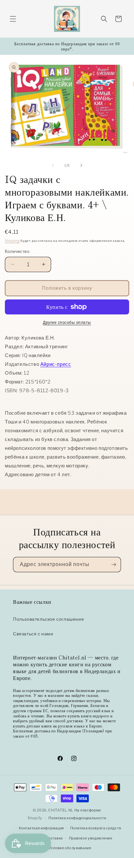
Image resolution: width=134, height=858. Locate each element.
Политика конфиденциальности (77, 818)
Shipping (12, 240)
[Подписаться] (113, 564)
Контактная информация (41, 828)
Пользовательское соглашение (48, 619)
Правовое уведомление (91, 838)
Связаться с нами (33, 633)
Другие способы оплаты (67, 322)
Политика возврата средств (95, 828)
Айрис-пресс (55, 364)
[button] (13, 19)
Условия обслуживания (70, 848)
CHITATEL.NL (61, 810)
